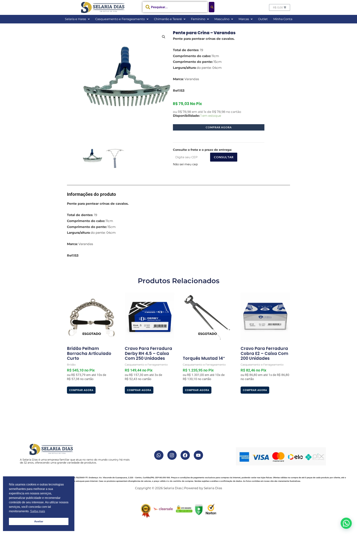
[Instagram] (172, 455)
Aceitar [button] (38, 521)
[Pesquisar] (211, 7)
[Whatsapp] (158, 455)
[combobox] (175, 7)
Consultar (224, 157)
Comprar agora (219, 127)
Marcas (244, 19)
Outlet (263, 19)
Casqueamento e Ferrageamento (120, 19)
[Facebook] (185, 455)
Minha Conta (282, 19)
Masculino (221, 19)
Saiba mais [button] (37, 511)
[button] (77, 19)
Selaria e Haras (75, 19)
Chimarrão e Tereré (168, 19)
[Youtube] (198, 455)
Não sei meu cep (185, 164)
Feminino (198, 19)
